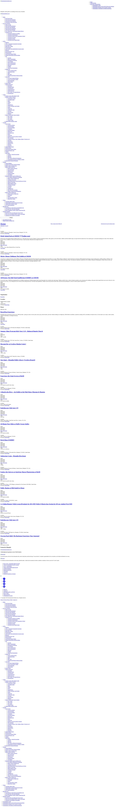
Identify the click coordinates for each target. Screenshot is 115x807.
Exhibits (9, 66)
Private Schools (8, 52)
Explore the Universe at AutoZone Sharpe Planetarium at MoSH (20, 472)
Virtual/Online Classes (9, 146)
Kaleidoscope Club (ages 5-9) (9, 408)
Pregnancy (10, 145)
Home (91, 1)
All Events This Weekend (10, 27)
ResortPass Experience (7, 312)
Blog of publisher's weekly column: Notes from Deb (15, 210)
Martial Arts (10, 131)
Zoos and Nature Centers (12, 197)
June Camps (10, 117)
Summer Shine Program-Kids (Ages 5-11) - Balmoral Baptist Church (21, 331)
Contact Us (5, 572)
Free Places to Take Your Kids (11, 22)
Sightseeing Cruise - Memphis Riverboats (13, 456)
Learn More (2, 248)
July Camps (10, 118)
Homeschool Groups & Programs (11, 160)
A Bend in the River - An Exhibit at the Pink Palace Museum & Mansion (22, 392)
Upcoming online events (9, 201)
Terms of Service (6, 594)
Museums (7, 50)
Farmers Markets (8, 163)
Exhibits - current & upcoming (13, 154)
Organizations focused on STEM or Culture (16, 159)
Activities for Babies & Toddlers (14, 33)
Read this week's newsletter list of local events (14, 212)
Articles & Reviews (9, 84)
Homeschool (10, 141)
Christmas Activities (11, 184)
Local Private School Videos (10, 54)
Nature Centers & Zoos (12, 70)
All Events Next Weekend (10, 29)
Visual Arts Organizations (12, 68)
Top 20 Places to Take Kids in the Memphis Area (14, 207)
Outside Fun (7, 69)
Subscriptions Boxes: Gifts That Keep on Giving (17, 181)
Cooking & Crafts (11, 109)
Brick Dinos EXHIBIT (7, 440)
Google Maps (6, 233)
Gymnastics (10, 129)
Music (9, 101)
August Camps (10, 120)
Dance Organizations (12, 62)
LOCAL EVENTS (6, 23)
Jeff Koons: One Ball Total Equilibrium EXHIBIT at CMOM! (19, 278)
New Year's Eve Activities (12, 190)
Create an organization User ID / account (11, 564)
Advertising (5, 571)
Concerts (9, 57)
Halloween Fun (11, 170)
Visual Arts (10, 108)
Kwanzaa (9, 187)
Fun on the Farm (8, 45)
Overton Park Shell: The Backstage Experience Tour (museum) (19, 536)
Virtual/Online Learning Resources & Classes (13, 202)
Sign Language (10, 137)
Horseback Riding (11, 130)
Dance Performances (12, 64)
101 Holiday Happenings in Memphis (15, 177)
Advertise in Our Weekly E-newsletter (12, 215)
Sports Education (11, 80)
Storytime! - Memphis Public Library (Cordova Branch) (17, 360)
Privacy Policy (6, 593)
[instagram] (4, 586)
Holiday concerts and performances (14, 191)
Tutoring (7, 151)
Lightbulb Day (10, 188)
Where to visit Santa (11, 182)
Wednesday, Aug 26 (4, 225)
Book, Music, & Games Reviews (14, 92)
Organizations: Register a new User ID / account (102, 7)
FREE (4, 17)
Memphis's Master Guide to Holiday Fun (13, 176)
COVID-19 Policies (7, 568)
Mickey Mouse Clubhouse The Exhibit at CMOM (15, 256)
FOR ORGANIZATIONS (95, 4)
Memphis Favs (5, 206)
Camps (4, 94)
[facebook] (4, 578)
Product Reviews (11, 90)
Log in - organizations (7, 566)
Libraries (9, 155)
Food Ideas (10, 85)
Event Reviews (10, 93)
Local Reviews (10, 88)
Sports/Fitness (10, 104)
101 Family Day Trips (7, 219)
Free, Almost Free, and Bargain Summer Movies (14, 31)
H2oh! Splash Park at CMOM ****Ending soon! (15, 236)
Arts (6, 56)
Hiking (9, 196)
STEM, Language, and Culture (13, 106)
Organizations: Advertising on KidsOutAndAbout (102, 8)
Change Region (93, 3)
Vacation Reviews (11, 89)
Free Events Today (8, 18)
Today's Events (8, 24)
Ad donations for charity (8, 595)
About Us (5, 589)
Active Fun (7, 76)
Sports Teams (10, 81)
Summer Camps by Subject (10, 97)
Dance (9, 103)
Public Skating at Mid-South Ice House (12, 488)
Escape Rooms (8, 47)
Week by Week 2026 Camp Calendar (12, 115)
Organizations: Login (97, 5)
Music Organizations (12, 59)
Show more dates (3, 245)
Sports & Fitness (11, 126)
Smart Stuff (7, 153)
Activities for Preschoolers (13, 34)
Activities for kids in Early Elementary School (16, 36)
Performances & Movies (12, 60)
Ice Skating (10, 195)
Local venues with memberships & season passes (14, 48)
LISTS (4, 41)
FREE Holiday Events (12, 183)
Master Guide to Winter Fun (10, 192)
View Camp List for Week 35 (56, 223)
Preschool (9, 111)
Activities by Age (8, 32)
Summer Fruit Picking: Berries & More (12, 55)
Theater (9, 102)
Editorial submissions (7, 570)
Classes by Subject (11, 125)
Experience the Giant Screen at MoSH (12, 376)
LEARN (4, 122)
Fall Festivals (10, 172)
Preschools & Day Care (9, 51)
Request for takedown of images (9, 573)
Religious (9, 113)
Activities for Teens (11, 38)
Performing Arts (11, 132)
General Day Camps (11, 98)
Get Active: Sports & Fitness (13, 78)
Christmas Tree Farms (12, 179)
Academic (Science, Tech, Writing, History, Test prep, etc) (19, 139)
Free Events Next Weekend (10, 20)
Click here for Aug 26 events (108, 223)
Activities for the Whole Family (14, 40)
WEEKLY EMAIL (6, 211)
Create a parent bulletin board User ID (10, 567)
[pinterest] (4, 583)
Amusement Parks (11, 71)
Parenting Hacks (11, 87)
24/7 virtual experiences (9, 205)
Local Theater (10, 61)
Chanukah (10, 186)
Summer (4, 162)
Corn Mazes (10, 174)
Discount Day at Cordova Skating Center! (13, 344)
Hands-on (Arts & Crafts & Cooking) (15, 136)
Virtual (4, 200)
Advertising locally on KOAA (9, 591)
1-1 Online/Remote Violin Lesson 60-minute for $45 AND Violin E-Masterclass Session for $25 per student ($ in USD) (36, 504)
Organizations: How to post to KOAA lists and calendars (103, 6)
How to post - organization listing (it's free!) (11, 563)
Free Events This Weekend (10, 19)
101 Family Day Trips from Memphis (12, 209)
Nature (9, 107)
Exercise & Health (11, 127)
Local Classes (7, 123)
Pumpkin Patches (11, 173)
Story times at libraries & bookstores (14, 158)
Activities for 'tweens (12, 37)
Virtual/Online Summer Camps (11, 121)
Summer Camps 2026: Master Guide (12, 95)
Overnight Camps (11, 99)
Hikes (9, 73)
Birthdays (7, 42)
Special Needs (8, 83)
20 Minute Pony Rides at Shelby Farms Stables (14, 424)
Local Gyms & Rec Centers (13, 79)
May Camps (10, 116)
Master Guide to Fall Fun (10, 167)
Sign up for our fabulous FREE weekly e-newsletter (15, 214)
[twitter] (4, 581)
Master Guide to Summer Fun (11, 165)
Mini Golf (9, 74)
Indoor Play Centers (9, 46)
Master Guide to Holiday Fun (13, 178)
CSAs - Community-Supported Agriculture (13, 43)
